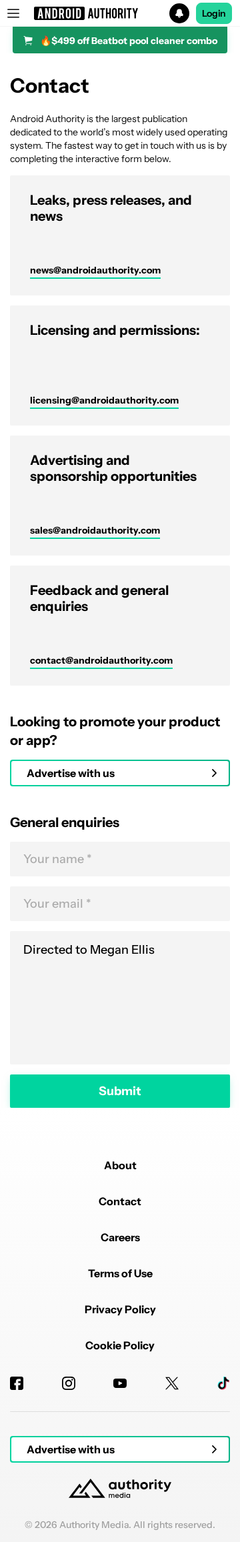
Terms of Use (120, 1273)
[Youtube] (120, 1383)
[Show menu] (13, 13)
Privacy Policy (120, 1309)
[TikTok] (223, 1383)
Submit (120, 1091)
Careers (120, 1237)
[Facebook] (16, 1383)
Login (214, 13)
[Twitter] (172, 1383)
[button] (120, 13)
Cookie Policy (120, 1345)
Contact (120, 1201)
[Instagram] (68, 1383)
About (120, 1165)
